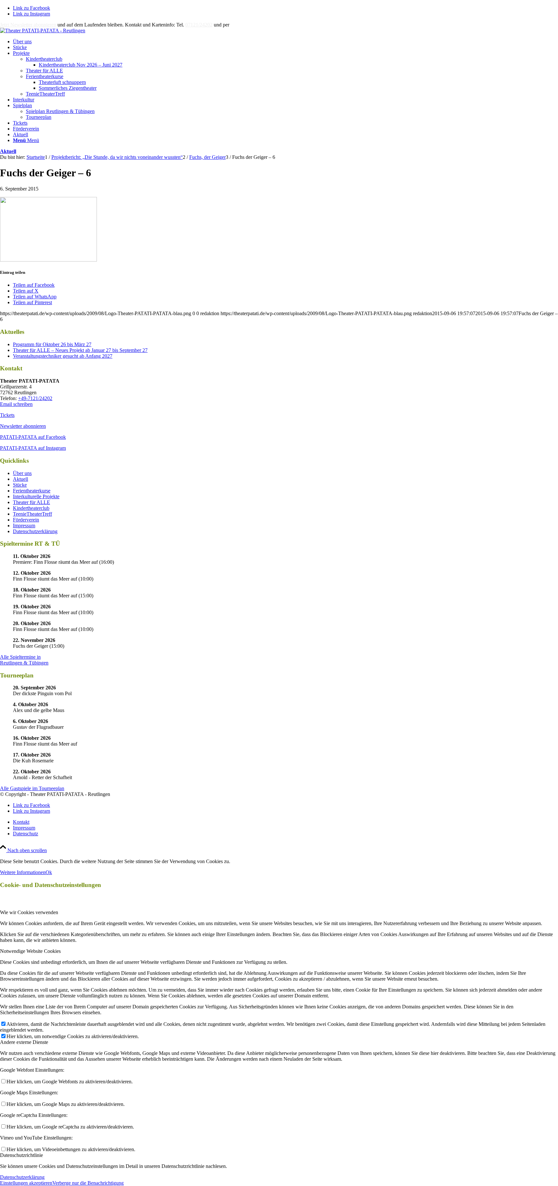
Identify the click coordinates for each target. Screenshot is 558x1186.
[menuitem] (285, 42)
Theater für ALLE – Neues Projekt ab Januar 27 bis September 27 (80, 350)
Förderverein (26, 519)
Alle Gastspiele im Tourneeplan (32, 788)
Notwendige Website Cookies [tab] (30, 951)
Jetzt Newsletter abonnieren (28, 24)
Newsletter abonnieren (23, 426)
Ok (49, 872)
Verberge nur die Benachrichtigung (88, 1183)
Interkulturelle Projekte (36, 496)
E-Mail (238, 24)
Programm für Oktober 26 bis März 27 (52, 344)
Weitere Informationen (23, 872)
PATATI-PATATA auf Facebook (33, 437)
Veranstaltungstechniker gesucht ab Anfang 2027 (62, 356)
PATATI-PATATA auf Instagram (33, 448)
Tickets (7, 415)
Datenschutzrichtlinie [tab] (21, 1155)
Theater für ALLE (44, 70)
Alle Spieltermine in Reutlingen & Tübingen (24, 659)
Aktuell (8, 151)
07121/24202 (198, 24)
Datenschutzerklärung (35, 531)
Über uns (22, 473)
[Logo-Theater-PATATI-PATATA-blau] (42, 30)
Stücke (20, 485)
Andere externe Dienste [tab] (24, 1042)
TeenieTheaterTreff (45, 94)
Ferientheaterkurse (44, 76)
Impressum (24, 525)
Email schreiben (16, 404)
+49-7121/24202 (35, 398)
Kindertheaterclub (44, 59)
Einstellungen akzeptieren (26, 1183)
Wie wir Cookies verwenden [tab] (29, 912)
